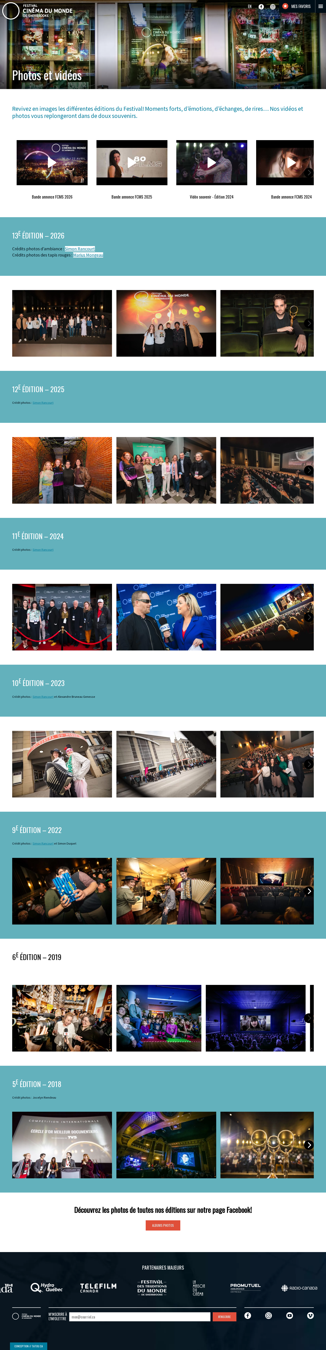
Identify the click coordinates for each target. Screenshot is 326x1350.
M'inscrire (224, 1317)
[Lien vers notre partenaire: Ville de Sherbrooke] (80, 1287)
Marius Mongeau (88, 255)
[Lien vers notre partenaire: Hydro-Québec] (185, 1287)
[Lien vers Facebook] (261, 7)
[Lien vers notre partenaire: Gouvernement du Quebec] (26, 1287)
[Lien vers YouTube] (289, 1315)
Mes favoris (301, 6)
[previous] (17, 173)
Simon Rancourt (80, 248)
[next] (309, 173)
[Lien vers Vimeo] (310, 1315)
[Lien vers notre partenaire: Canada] (134, 1287)
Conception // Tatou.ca (28, 1346)
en (249, 6)
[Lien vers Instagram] (272, 7)
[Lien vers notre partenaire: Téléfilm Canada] (237, 1287)
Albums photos (163, 1225)
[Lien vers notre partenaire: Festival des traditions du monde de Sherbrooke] (291, 1287)
